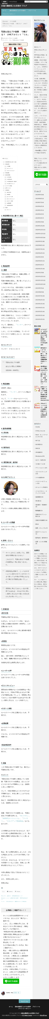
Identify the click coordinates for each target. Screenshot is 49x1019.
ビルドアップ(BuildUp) (15, 821)
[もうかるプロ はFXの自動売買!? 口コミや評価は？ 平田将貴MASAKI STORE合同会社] (37, 331)
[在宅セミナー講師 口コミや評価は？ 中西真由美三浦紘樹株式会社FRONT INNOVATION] (37, 389)
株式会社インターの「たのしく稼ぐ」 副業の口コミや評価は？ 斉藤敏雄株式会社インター (44, 355)
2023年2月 (39, 222)
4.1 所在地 (8, 177)
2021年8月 (39, 292)
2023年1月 (39, 226)
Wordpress (39, 456)
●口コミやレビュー (10, 198)
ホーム (4, 10)
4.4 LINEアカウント (10, 183)
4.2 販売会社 (8, 179)
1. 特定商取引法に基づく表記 (9, 161)
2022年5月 (39, 257)
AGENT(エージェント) (11, 818)
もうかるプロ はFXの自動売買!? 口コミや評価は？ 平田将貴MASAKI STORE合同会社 (44, 337)
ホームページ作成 (41, 487)
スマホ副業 (14, 38)
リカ (10, 40)
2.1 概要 (7, 166)
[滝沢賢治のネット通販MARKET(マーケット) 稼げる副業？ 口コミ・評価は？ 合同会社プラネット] (37, 368)
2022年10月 (39, 237)
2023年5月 (39, 210)
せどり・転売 (39, 460)
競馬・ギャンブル (41, 528)
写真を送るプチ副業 (18, 40)
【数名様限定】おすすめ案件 (17, 10)
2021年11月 (39, 280)
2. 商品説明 (6, 164)
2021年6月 (39, 300)
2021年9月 (39, 288)
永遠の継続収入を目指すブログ (14, 6)
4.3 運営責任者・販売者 (10, 181)
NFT (37, 440)
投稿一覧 (16, 992)
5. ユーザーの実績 (7, 185)
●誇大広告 (8, 192)
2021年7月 (39, 296)
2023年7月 (39, 202)
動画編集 (38, 510)
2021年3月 (39, 311)
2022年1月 (39, 272)
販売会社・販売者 (41, 537)
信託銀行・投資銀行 (41, 504)
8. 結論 (5, 207)
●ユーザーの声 (9, 196)
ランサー (5, 40)
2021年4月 (39, 307)
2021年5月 (39, 303)
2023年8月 (39, 198)
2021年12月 (39, 276)
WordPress (43, 1015)
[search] (47, 2)
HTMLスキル (39, 431)
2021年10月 (39, 284)
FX (36, 427)
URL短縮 (38, 452)
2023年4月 (39, 214)
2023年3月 (39, 218)
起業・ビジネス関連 (41, 541)
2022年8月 (39, 245)
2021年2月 (39, 315)
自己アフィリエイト (41, 532)
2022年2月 (39, 268)
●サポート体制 (9, 201)
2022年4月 (39, 261)
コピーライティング (41, 471)
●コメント (8, 209)
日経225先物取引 (40, 520)
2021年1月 (39, 319)
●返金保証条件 (9, 205)
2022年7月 (39, 249)
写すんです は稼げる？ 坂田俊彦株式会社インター (12, 895)
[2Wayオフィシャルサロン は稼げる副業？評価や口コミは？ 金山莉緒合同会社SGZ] (37, 405)
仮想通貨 (38, 497)
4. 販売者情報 (6, 174)
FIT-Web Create (27, 1015)
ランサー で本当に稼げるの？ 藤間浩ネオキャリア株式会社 (13, 901)
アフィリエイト (40, 468)
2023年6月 (39, 206)
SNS (37, 448)
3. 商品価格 (6, 172)
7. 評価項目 (6, 190)
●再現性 (7, 194)
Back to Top (24, 1001)
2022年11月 (39, 233)
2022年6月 (39, 253)
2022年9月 (39, 241)
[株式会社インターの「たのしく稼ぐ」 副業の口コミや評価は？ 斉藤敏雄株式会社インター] (37, 350)
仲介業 (37, 501)
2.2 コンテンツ (9, 168)
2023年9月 (39, 194)
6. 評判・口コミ (7, 188)
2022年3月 (39, 264)
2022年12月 (39, 229)
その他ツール (39, 464)
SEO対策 (38, 444)
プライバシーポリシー (9, 14)
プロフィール (32, 10)
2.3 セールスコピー (10, 170)
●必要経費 (8, 203)
